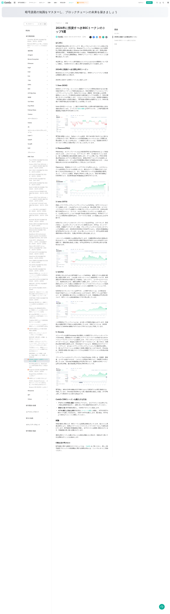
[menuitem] (37, 40)
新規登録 (149, 2)
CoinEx (88, 446)
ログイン (140, 2)
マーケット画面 (86, 410)
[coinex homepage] (7, 2)
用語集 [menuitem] (28, 30)
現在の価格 (81, 108)
